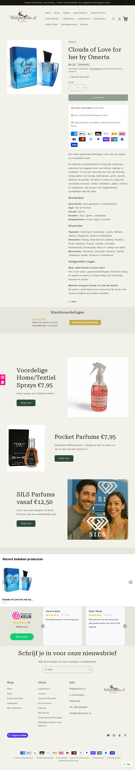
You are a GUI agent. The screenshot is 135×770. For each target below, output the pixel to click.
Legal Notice (44, 689)
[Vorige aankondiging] (8, 2)
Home (10, 689)
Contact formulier (15, 698)
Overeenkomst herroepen (50, 718)
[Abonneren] (89, 669)
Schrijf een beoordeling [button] (85, 322)
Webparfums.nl (27, 758)
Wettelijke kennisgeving (69, 760)
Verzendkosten (96, 69)
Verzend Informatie (47, 698)
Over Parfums (44, 703)
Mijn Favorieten (14, 708)
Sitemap (42, 708)
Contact (41, 694)
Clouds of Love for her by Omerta (16, 599)
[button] (53, 19)
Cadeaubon (12, 703)
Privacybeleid (62, 758)
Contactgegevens (114, 758)
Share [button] (74, 302)
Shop (9, 694)
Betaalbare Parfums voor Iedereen (50, 724)
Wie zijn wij (43, 713)
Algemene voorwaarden (80, 758)
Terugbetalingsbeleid (45, 758)
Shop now (26, 403)
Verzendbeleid (98, 758)
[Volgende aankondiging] (127, 2)
